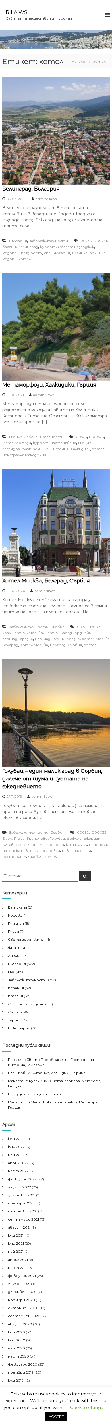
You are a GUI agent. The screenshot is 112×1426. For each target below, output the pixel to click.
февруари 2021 (22, 1275)
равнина (70, 850)
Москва (36, 633)
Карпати (36, 844)
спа (47, 253)
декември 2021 (21, 1195)
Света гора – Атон (27, 939)
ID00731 (100, 241)
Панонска (98, 844)
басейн (9, 247)
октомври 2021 (22, 1211)
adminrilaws (46, 199)
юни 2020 (16, 1340)
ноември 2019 (21, 1372)
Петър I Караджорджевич (69, 633)
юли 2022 (16, 1138)
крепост (55, 844)
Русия (13, 931)
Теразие (72, 639)
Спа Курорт (30, 253)
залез (20, 844)
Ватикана (17, 907)
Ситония (60, 449)
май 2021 (16, 1251)
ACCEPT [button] (56, 1416)
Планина (80, 253)
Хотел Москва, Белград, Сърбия (46, 581)
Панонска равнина (19, 850)
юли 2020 (16, 1332)
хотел (25, 259)
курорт (48, 247)
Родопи (9, 259)
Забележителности (48, 241)
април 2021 (18, 1259)
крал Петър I (14, 633)
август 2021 (19, 1227)
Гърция (15, 437)
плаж (26, 449)
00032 (83, 832)
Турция (15, 1020)
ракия (85, 850)
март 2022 (18, 1171)
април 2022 (18, 1163)
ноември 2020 (21, 1300)
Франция (16, 947)
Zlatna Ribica (13, 838)
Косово (15, 915)
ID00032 (98, 832)
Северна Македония (27, 1004)
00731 (85, 241)
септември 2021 (23, 1219)
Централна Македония (24, 455)
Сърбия (57, 627)
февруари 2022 (22, 1179)
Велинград (28, 247)
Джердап (92, 838)
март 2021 (18, 1267)
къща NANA (76, 844)
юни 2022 (16, 1147)
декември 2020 (22, 1292)
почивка (97, 253)
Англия (15, 955)
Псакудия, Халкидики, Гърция (35, 1094)
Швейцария (19, 1028)
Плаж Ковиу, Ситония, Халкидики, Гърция (47, 1073)
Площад (42, 639)
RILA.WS (16, 12)
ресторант (14, 856)
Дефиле (74, 838)
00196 (82, 627)
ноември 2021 (21, 1203)
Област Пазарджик (76, 247)
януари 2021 (19, 1284)
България (18, 241)
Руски (57, 639)
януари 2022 (19, 1187)
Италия (15, 996)
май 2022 (16, 1155)
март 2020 (18, 1356)
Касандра (11, 449)
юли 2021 (16, 1235)
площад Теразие (17, 639)
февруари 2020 (22, 1364)
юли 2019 (16, 1380)
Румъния (16, 923)
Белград (58, 645)
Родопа (9, 253)
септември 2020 (24, 1316)
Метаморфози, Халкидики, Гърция (49, 385)
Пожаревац (49, 850)
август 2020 (20, 1324)
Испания (16, 988)
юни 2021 (16, 1243)
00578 (81, 437)
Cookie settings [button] (86, 1407)
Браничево (37, 838)
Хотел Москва (34, 645)
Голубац (57, 838)
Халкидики (80, 449)
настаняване (63, 443)
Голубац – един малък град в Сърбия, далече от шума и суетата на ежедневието (52, 779)
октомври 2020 (23, 1308)
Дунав (7, 844)
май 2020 (16, 1348)
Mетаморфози (16, 443)
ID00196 (96, 627)
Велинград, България (31, 189)
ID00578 (96, 437)
